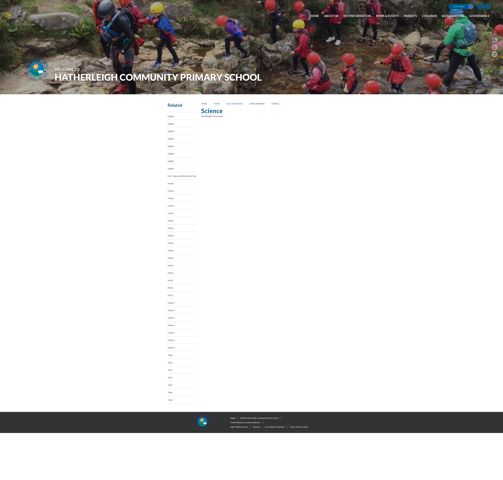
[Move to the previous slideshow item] (494, 47)
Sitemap (256, 427)
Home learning (257, 104)
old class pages (234, 104)
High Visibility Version (239, 427)
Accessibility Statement (275, 427)
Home (204, 104)
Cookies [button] (304, 427)
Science (275, 104)
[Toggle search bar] (487, 6)
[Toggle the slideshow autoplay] (494, 40)
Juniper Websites (253, 422)
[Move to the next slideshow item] (494, 54)
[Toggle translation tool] (480, 6)
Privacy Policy (295, 427)
